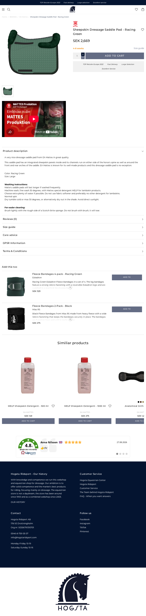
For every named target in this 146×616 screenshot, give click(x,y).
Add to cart (114, 56)
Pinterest (84, 531)
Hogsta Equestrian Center (93, 480)
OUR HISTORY (18, 502)
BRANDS (13, 17)
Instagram (85, 523)
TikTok (83, 527)
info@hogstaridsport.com (24, 537)
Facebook (85, 519)
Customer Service (89, 488)
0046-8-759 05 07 (19, 533)
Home (4, 17)
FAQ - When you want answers (95, 496)
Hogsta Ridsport (88, 484)
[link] (73, 446)
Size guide (139, 48)
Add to (127, 277)
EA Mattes (23, 17)
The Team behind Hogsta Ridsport (97, 492)
